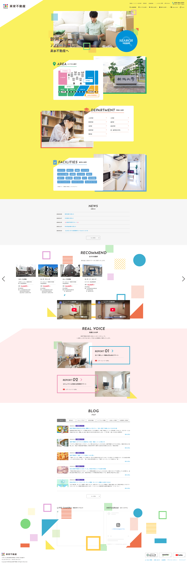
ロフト (84, 178)
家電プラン (60, 178)
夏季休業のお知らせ (69, 214)
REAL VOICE (175, 7)
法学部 (90, 126)
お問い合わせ (167, 3)
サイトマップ (182, 560)
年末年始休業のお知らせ (70, 226)
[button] (4, 278)
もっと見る (93, 237)
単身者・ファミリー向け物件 (135, 3)
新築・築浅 (69, 178)
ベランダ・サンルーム (77, 182)
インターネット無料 (62, 174)
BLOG (183, 7)
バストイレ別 (85, 170)
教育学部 (91, 122)
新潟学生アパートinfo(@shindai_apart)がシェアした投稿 (120, 544)
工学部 (112, 118)
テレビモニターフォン (91, 182)
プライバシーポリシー (172, 560)
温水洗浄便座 (92, 178)
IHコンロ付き (81, 174)
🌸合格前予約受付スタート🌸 (72, 222)
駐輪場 (77, 170)
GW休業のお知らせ (69, 218)
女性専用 (73, 174)
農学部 (112, 122)
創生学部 (113, 126)
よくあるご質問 (160, 3)
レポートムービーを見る (103, 360)
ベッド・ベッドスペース (63, 182)
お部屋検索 (133, 7)
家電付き (89, 174)
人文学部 (91, 118)
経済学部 (91, 130)
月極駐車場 (151, 3)
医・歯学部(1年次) (115, 130)
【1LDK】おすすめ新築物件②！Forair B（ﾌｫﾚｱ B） (77, 230)
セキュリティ (61, 170)
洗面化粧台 (77, 178)
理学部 (90, 134)
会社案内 (164, 560)
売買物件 (145, 3)
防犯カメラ (70, 170)
